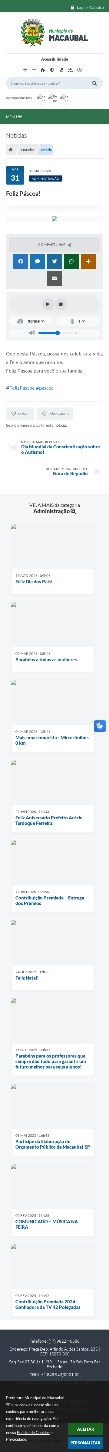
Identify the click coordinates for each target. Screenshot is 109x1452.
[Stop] (61, 304)
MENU (12, 117)
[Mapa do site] (70, 70)
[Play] (48, 304)
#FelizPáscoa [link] (20, 387)
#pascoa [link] (45, 387)
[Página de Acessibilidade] (79, 70)
